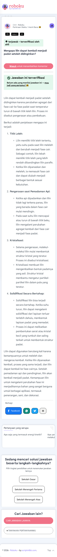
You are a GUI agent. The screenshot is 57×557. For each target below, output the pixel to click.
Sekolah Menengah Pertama (28, 489)
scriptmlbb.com (29, 550)
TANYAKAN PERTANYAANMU (22, 530)
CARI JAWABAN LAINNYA (18, 520)
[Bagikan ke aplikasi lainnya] (43, 411)
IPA (7, 34)
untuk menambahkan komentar (28, 66)
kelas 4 (14, 34)
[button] (13, 411)
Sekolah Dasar (29, 479)
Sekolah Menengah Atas (28, 499)
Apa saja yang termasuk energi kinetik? (23, 434)
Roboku (13, 550)
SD (22, 34)
